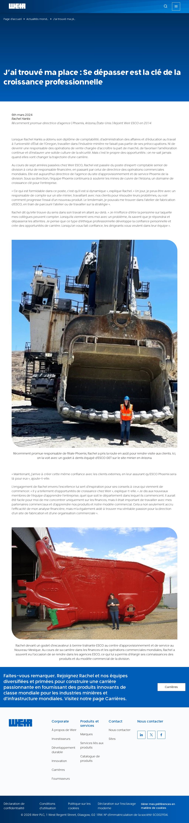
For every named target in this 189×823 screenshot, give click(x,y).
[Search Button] (165, 6)
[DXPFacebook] (161, 735)
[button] (165, 6)
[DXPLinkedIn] (141, 735)
